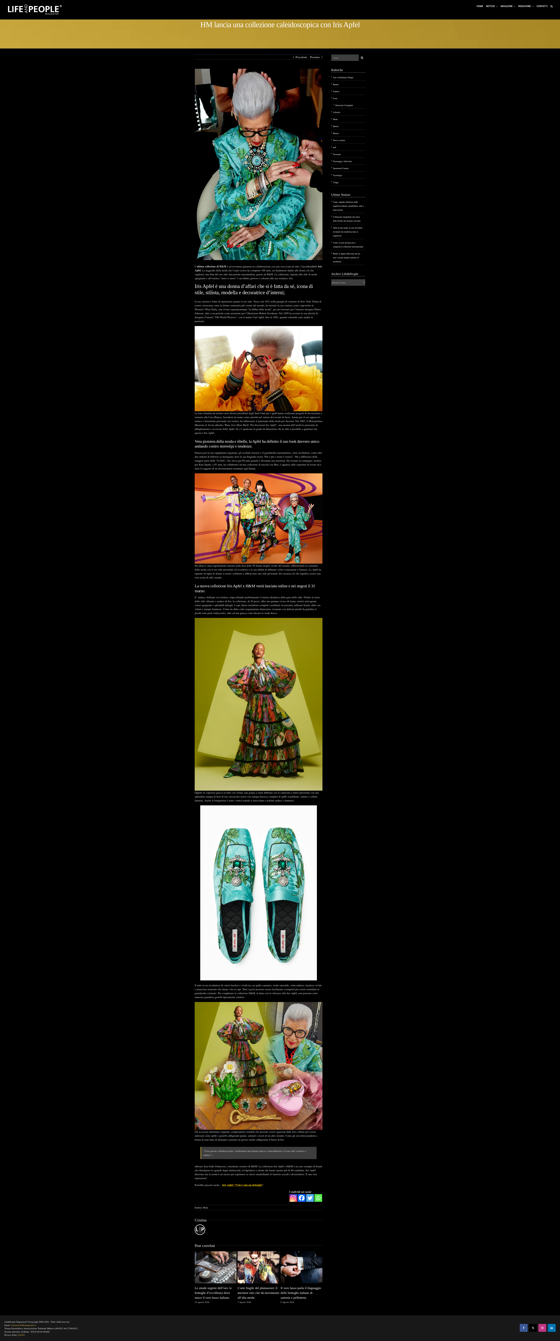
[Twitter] (310, 1198)
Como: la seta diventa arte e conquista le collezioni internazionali (299, 1292)
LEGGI (21, 1334)
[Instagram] (293, 1198)
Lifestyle (336, 112)
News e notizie (339, 140)
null (334, 147)
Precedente (301, 57)
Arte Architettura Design (343, 77)
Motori (336, 126)
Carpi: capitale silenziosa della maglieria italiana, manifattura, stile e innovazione (215, 1292)
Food (335, 98)
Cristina (201, 1220)
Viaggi (335, 182)
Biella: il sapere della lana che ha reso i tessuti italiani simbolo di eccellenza (346, 257)
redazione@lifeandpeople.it (23, 1325)
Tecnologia (337, 175)
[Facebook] (302, 1198)
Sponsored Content (341, 168)
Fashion (198, 1207)
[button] (552, 6)
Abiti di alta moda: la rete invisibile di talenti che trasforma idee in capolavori (256, 1292)
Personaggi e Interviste (342, 161)
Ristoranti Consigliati (344, 105)
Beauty (336, 84)
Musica (336, 133)
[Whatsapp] (318, 1198)
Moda (205, 1207)
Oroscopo (337, 154)
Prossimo (315, 57)
